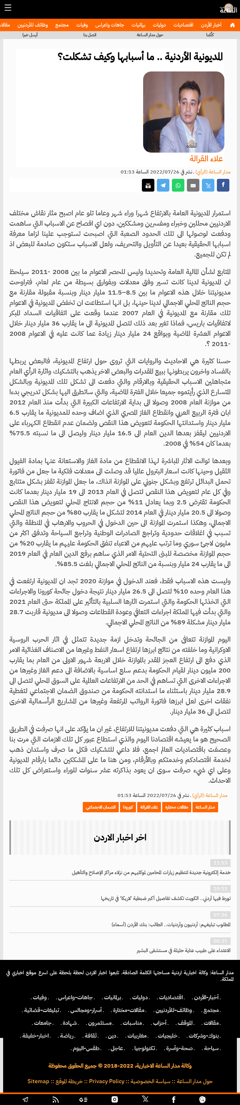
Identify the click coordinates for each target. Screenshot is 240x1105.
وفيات (81, 25)
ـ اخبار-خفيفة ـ (35, 1036)
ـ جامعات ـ (42, 1023)
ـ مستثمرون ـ (99, 1023)
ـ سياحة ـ (211, 1048)
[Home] (232, 25)
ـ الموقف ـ (185, 1023)
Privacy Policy (106, 1081)
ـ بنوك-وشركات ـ (204, 1036)
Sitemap (38, 1081)
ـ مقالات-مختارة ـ (128, 1010)
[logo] (227, 11)
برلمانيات (137, 25)
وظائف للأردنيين (32, 25)
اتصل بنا (89, 35)
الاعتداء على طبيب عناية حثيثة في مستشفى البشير (184, 950)
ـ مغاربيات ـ (137, 1036)
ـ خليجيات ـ (167, 1036)
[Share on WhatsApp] (178, 185)
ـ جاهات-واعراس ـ (75, 997)
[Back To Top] (222, 1100)
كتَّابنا (210, 35)
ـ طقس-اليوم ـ (86, 1048)
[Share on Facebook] (223, 185)
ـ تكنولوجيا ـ (144, 1048)
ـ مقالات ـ (211, 1023)
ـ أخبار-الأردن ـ (206, 997)
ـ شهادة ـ (70, 1023)
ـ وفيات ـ (40, 997)
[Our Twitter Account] (145, 1100)
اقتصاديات (182, 25)
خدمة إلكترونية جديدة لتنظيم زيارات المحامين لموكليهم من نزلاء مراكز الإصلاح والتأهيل (151, 872)
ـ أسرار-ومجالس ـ (86, 1010)
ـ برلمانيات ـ (112, 997)
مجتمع (61, 25)
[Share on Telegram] (163, 185)
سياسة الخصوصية (151, 1081)
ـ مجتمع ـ (211, 1010)
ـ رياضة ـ (66, 1036)
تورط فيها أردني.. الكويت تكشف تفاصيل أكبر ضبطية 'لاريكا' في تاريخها (166, 898)
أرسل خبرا (30, 35)
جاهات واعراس (109, 25)
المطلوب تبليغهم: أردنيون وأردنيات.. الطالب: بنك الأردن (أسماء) (171, 924)
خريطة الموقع (69, 1081)
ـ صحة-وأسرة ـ (179, 1048)
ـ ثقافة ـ (90, 1036)
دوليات (159, 25)
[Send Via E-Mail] (193, 185)
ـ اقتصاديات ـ (171, 997)
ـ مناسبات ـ (132, 1023)
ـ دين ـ (112, 1036)
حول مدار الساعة (150, 35)
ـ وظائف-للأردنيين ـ (174, 1010)
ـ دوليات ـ (140, 997)
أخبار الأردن (211, 25)
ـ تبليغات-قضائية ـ (41, 1010)
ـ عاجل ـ (117, 1048)
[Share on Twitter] (208, 185)
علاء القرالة (206, 159)
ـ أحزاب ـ (159, 1023)
